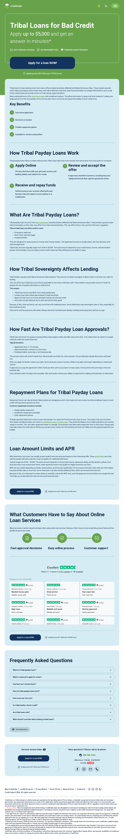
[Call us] (97, 769)
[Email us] (90, 769)
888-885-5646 (89, 755)
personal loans (42, 223)
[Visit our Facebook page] (77, 769)
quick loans (99, 456)
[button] (62, 670)
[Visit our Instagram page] (83, 769)
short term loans (38, 96)
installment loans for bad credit (55, 422)
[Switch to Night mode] (106, 6)
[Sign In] (99, 6)
